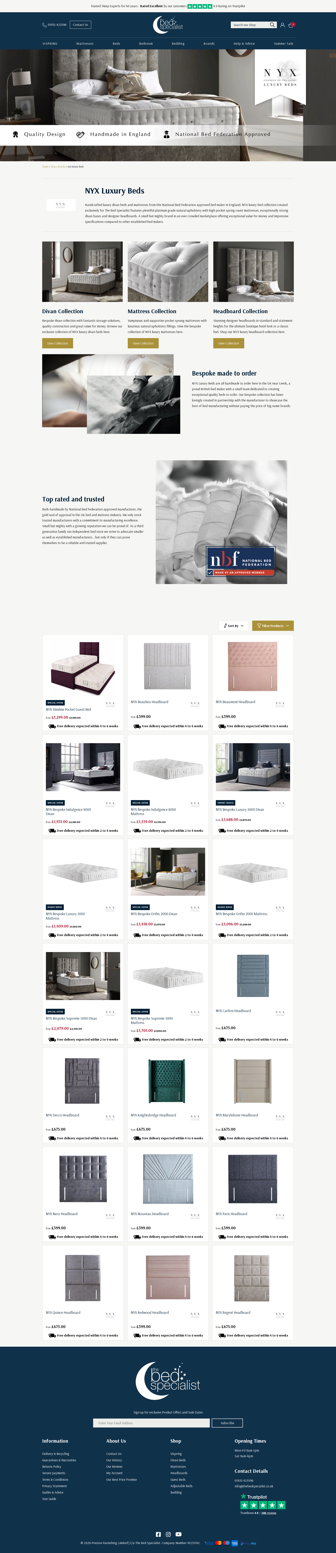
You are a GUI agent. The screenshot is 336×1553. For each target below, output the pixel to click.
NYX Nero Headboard (62, 1213)
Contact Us (80, 25)
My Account (114, 1473)
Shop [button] (176, 1441)
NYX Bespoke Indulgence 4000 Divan (68, 811)
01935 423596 (244, 1480)
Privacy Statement (54, 1486)
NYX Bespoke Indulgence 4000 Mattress (153, 811)
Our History (114, 1460)
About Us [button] (116, 1441)
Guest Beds (178, 1479)
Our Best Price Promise (121, 1479)
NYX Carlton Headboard (233, 1010)
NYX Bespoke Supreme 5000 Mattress (152, 1020)
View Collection (57, 343)
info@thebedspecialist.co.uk (254, 1486)
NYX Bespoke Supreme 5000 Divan (71, 1018)
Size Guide (49, 1499)
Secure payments (53, 1473)
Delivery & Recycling (55, 1454)
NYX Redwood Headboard (150, 1312)
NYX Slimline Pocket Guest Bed (68, 709)
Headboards (179, 1473)
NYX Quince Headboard (63, 1312)
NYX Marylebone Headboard (237, 1115)
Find (272, 25)
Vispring (176, 1454)
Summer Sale (283, 43)
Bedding (178, 43)
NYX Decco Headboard (62, 1115)
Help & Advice (244, 43)
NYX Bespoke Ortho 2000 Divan (154, 913)
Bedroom (146, 43)
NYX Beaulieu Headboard (149, 701)
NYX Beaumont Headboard (235, 701)
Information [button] (55, 1441)
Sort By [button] (233, 626)
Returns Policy (51, 1466)
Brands (209, 43)
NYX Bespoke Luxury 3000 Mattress (65, 915)
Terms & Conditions (55, 1479)
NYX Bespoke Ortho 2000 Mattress (241, 913)
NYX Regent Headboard (233, 1312)
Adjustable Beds (181, 1486)
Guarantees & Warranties (59, 1460)
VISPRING (50, 43)
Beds (116, 43)
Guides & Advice (52, 1492)
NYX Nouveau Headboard (150, 1213)
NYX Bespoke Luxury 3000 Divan (240, 809)
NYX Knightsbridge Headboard (153, 1115)
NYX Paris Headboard (231, 1213)
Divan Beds (178, 1460)
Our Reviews (114, 1466)
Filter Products (273, 626)
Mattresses (85, 43)
